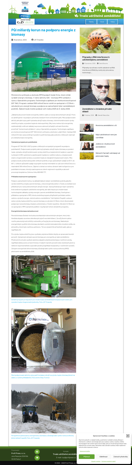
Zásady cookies (95, 461)
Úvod (102, 22)
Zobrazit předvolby (121, 457)
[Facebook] (37, 451)
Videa (113, 22)
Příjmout (87, 457)
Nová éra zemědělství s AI (106, 125)
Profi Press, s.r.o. (18, 453)
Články (91, 22)
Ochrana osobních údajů (108, 461)
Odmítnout (103, 457)
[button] (128, 436)
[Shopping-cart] (37, 457)
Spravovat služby (85, 451)
